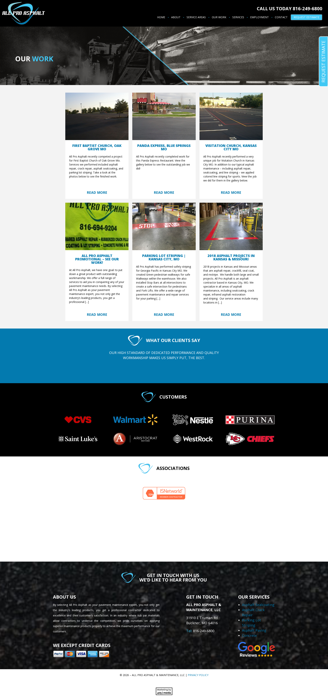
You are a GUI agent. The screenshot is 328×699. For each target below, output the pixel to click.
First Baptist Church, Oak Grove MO (96, 147)
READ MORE (97, 192)
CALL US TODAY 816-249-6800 (289, 8)
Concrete (249, 635)
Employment (259, 17)
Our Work (219, 17)
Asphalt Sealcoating (258, 604)
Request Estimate (306, 17)
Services (238, 17)
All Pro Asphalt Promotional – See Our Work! (97, 259)
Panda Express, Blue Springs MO (164, 147)
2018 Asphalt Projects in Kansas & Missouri (231, 257)
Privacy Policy (198, 675)
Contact (281, 17)
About (176, 17)
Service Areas (196, 17)
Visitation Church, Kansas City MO (231, 147)
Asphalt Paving (254, 630)
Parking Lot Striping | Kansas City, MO (164, 257)
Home (161, 17)
